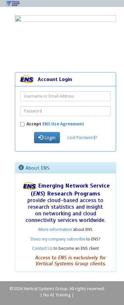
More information (55, 229)
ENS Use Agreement (63, 123)
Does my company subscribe (58, 239)
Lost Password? (82, 137)
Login (49, 137)
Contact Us (42, 248)
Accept (55, 123)
